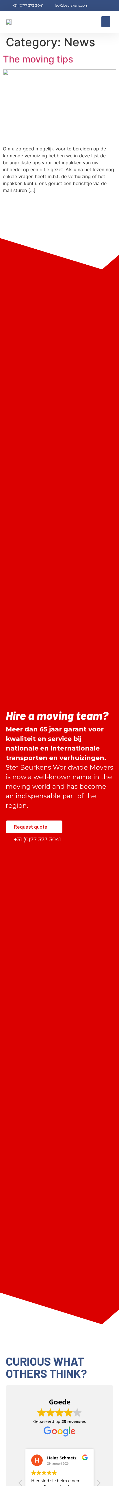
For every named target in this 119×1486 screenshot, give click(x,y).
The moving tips (38, 59)
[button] (106, 21)
